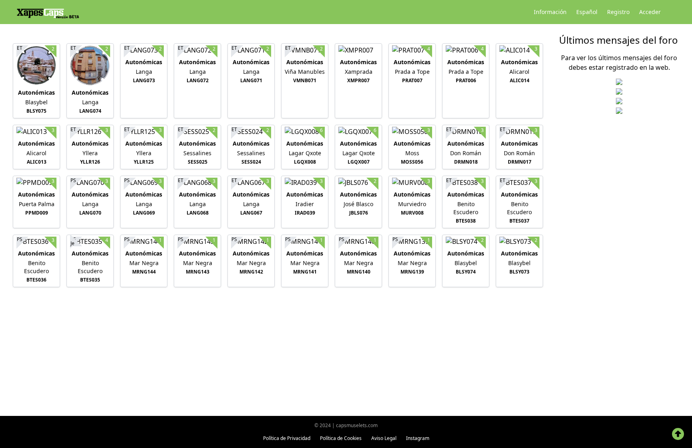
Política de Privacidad (286, 438)
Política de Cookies (341, 438)
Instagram (417, 438)
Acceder (650, 12)
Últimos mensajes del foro (618, 40)
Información (550, 12)
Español (586, 12)
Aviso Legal (383, 438)
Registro (618, 12)
